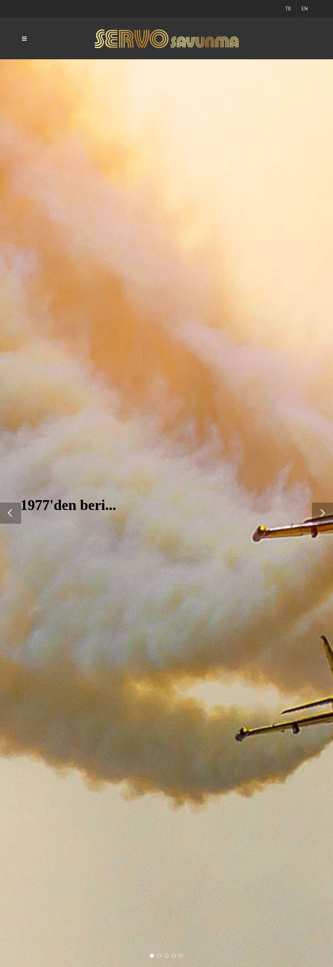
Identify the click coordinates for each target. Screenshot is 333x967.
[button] (10, 513)
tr (288, 9)
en (304, 9)
